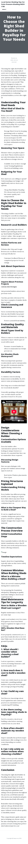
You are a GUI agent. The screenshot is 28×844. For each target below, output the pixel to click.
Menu (3, 9)
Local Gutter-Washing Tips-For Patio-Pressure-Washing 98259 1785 (13, 4)
